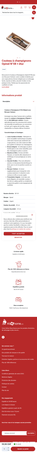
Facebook (3, 337)
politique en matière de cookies (20, 229)
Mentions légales (7, 377)
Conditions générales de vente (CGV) (13, 373)
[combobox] (18, 12)
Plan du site (5, 390)
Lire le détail (5, 87)
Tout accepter (18, 234)
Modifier (18, 237)
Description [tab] (6, 101)
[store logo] (7, 7)
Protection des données (9, 380)
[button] (18, 2)
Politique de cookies (8, 384)
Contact (4, 387)
